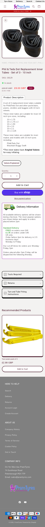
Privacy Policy (11, 435)
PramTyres (18, 522)
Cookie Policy (11, 446)
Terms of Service (12, 441)
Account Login (11, 408)
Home (4, 63)
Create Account (11, 413)
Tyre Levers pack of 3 (10, 359)
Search (29, 1)
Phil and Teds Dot (28, 63)
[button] (5, 6)
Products (13, 63)
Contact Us (40, 1)
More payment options (22, 198)
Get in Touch (10, 452)
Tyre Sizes (8, 1)
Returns (8, 402)
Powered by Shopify (29, 522)
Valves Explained (11, 163)
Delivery (19, 1)
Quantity (5, 171)
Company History (12, 429)
